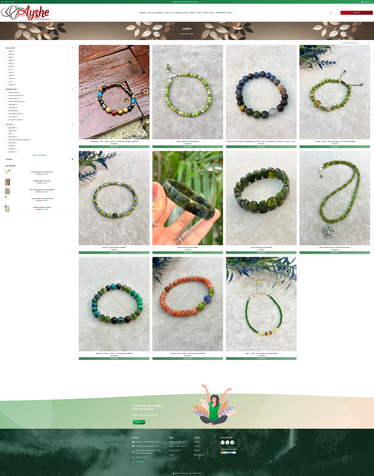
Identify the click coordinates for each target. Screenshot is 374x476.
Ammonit (13, 152)
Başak (11, 60)
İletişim (230, 13)
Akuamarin (13, 137)
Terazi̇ (12, 78)
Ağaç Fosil (13, 131)
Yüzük (198, 13)
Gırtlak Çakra (14, 98)
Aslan (11, 54)
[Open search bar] (331, 13)
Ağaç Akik (13, 128)
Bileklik (192, 13)
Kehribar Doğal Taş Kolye (42, 207)
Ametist (12, 146)
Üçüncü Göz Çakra (16, 120)
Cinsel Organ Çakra (16, 95)
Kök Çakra (13, 108)
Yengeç (12, 84)
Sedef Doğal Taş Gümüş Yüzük (42, 172)
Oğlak (11, 75)
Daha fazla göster (39, 155)
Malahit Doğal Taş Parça (42, 181)
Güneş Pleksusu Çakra (17, 102)
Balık (11, 57)
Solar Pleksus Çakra (16, 114)
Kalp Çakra (13, 105)
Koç (11, 69)
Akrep (11, 51)
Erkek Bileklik (220, 13)
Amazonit (13, 143)
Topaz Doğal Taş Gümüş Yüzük (42, 198)
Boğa (11, 63)
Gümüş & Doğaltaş (155, 13)
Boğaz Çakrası (14, 92)
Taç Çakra (13, 117)
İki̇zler (11, 66)
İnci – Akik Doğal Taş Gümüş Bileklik (42, 190)
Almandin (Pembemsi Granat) (20, 140)
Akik (11, 134)
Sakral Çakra (14, 111)
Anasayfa (184, 34)
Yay (11, 81)
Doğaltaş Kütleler (181, 13)
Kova (11, 72)
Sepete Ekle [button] (114, 147)
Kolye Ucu (169, 13)
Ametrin (12, 149)
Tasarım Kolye (208, 13)
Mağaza (142, 13)
